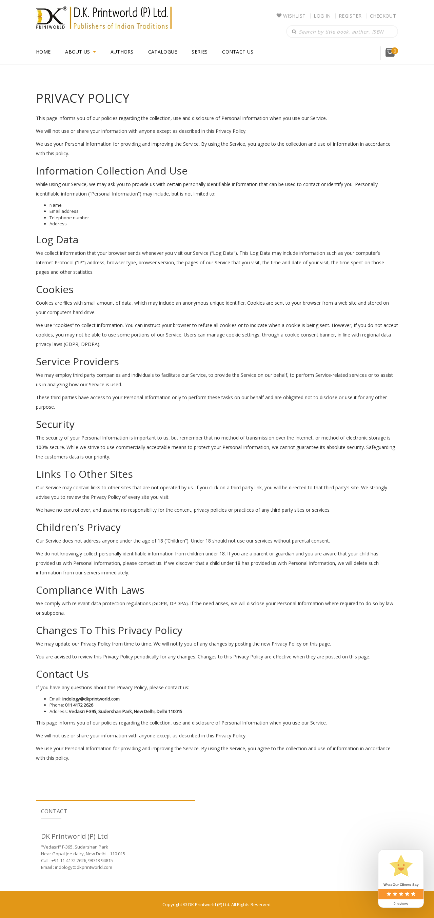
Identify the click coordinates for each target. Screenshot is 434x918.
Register (350, 16)
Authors (122, 51)
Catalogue (162, 51)
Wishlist (294, 16)
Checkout (383, 16)
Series (200, 51)
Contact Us (237, 51)
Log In (322, 16)
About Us (77, 51)
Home (43, 51)
